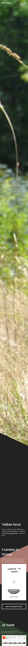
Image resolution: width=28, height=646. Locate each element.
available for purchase (20, 561)
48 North (8, 625)
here (3, 535)
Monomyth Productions (10, 533)
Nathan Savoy (6, 3)
